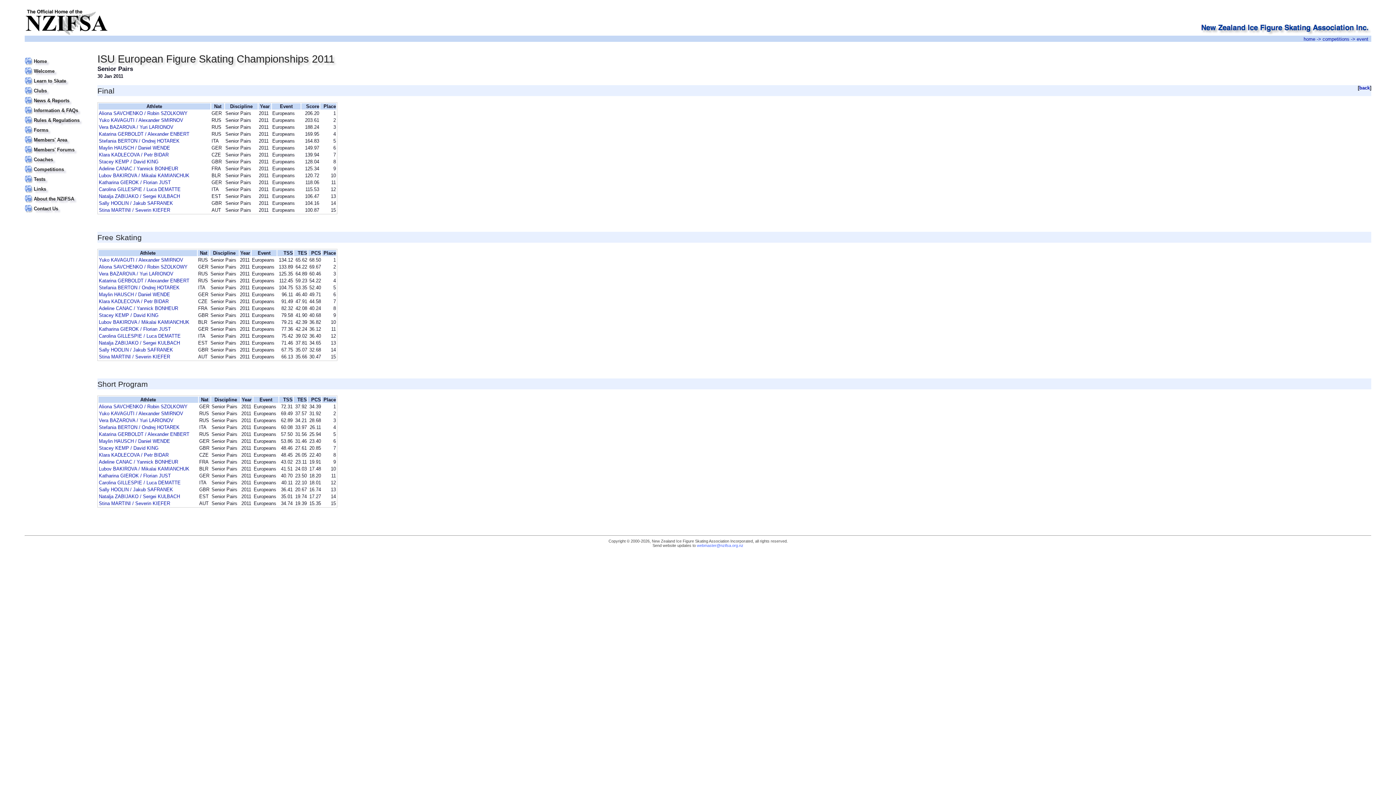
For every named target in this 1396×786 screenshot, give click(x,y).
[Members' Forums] (56, 145)
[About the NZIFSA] (56, 194)
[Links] (56, 184)
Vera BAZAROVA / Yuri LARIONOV (136, 127)
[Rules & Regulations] (56, 115)
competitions (1336, 39)
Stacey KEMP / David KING (129, 161)
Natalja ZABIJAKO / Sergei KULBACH (139, 196)
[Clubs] (56, 86)
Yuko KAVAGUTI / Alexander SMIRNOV (141, 120)
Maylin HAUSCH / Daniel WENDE (134, 148)
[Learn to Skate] (56, 76)
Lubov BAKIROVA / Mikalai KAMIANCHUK (144, 175)
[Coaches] (56, 155)
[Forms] (56, 125)
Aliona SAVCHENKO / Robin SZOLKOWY (143, 113)
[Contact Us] (56, 204)
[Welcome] (56, 66)
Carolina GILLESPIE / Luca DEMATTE (140, 189)
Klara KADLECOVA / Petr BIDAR (134, 155)
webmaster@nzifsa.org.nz (720, 545)
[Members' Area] (56, 135)
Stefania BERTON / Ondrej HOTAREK (139, 141)
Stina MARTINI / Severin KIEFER (134, 210)
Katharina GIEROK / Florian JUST (135, 182)
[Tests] (56, 174)
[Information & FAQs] (56, 106)
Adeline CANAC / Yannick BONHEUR (138, 168)
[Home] (56, 56)
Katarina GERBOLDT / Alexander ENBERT (144, 134)
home (1309, 39)
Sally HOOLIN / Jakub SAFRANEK (136, 203)
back (1364, 88)
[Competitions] (56, 165)
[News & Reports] (56, 96)
